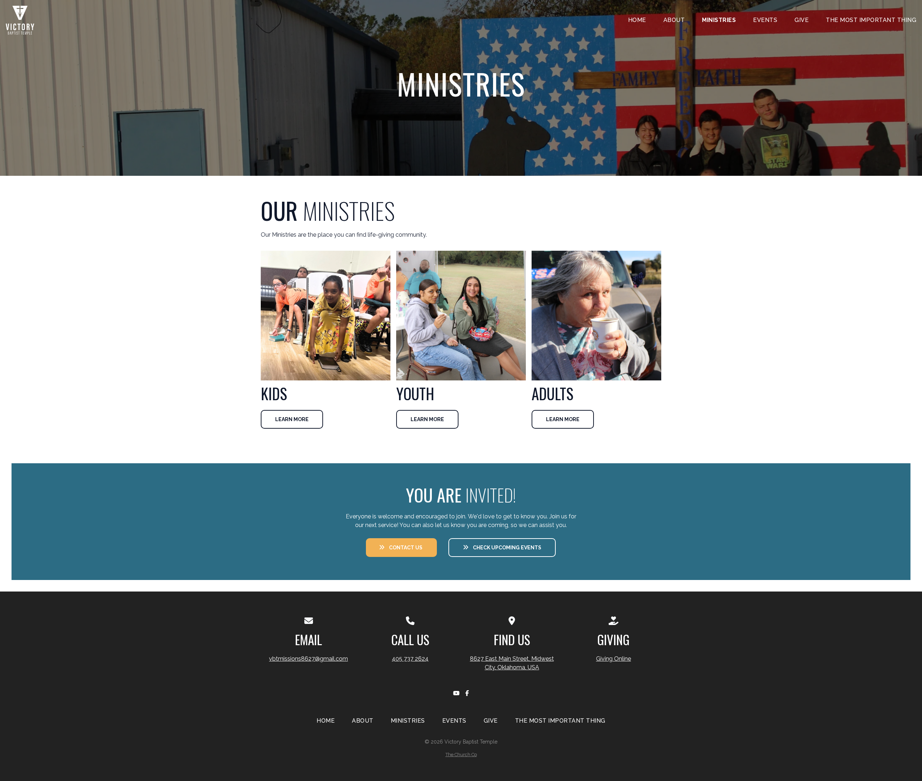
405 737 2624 (410, 658)
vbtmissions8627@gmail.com (308, 658)
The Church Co (461, 754)
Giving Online (613, 658)
